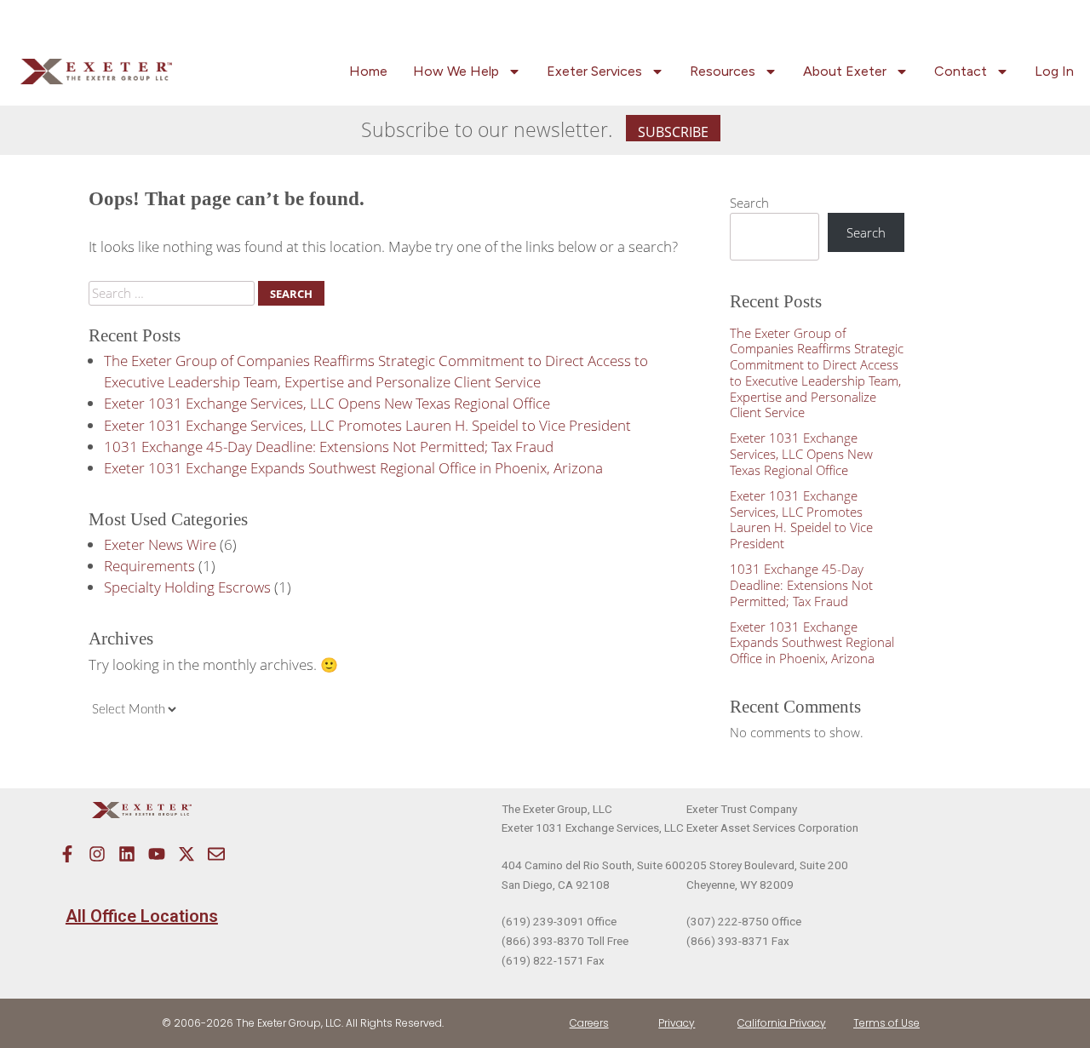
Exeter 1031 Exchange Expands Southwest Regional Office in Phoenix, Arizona (353, 468)
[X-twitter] (186, 853)
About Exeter (844, 71)
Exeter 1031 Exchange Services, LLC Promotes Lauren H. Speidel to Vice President (367, 425)
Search (749, 202)
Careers (589, 1023)
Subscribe (673, 132)
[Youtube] (156, 853)
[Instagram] (97, 853)
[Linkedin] (126, 853)
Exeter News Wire (160, 544)
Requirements (149, 566)
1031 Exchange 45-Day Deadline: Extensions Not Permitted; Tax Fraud (329, 446)
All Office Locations (142, 916)
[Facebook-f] (67, 853)
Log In (1054, 71)
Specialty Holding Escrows (187, 587)
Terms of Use (886, 1023)
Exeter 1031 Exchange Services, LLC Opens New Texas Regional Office (327, 403)
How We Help (456, 71)
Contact (960, 71)
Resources (722, 71)
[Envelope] (216, 853)
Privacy (676, 1023)
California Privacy (781, 1023)
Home (368, 71)
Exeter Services (594, 71)
